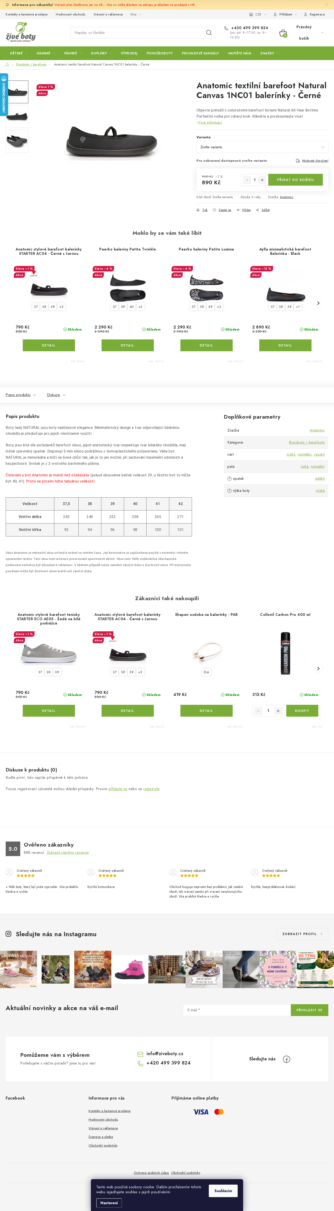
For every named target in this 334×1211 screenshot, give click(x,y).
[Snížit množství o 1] (247, 180)
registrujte (151, 788)
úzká (304, 466)
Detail (49, 345)
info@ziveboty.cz (165, 1053)
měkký (320, 478)
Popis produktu (18, 394)
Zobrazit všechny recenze (68, 852)
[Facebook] (286, 1059)
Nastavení (109, 1203)
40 (132, 306)
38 (44, 306)
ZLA (206, 672)
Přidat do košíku (295, 179)
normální (305, 454)
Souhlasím (223, 1190)
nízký (291, 454)
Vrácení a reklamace (108, 14)
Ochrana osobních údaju (151, 1173)
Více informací (210, 122)
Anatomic (286, 197)
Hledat (209, 33)
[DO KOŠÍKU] (302, 711)
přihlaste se (118, 788)
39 (53, 306)
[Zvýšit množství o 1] (262, 180)
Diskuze (53, 394)
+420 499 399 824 (249, 28)
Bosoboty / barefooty (307, 442)
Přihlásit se (310, 1010)
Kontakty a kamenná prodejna (27, 14)
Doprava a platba (101, 1137)
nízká (320, 490)
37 (36, 306)
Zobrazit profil (299, 934)
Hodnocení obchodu (70, 14)
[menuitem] (19, 53)
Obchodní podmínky (103, 1145)
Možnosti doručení (315, 160)
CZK (258, 14)
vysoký (319, 454)
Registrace (317, 14)
